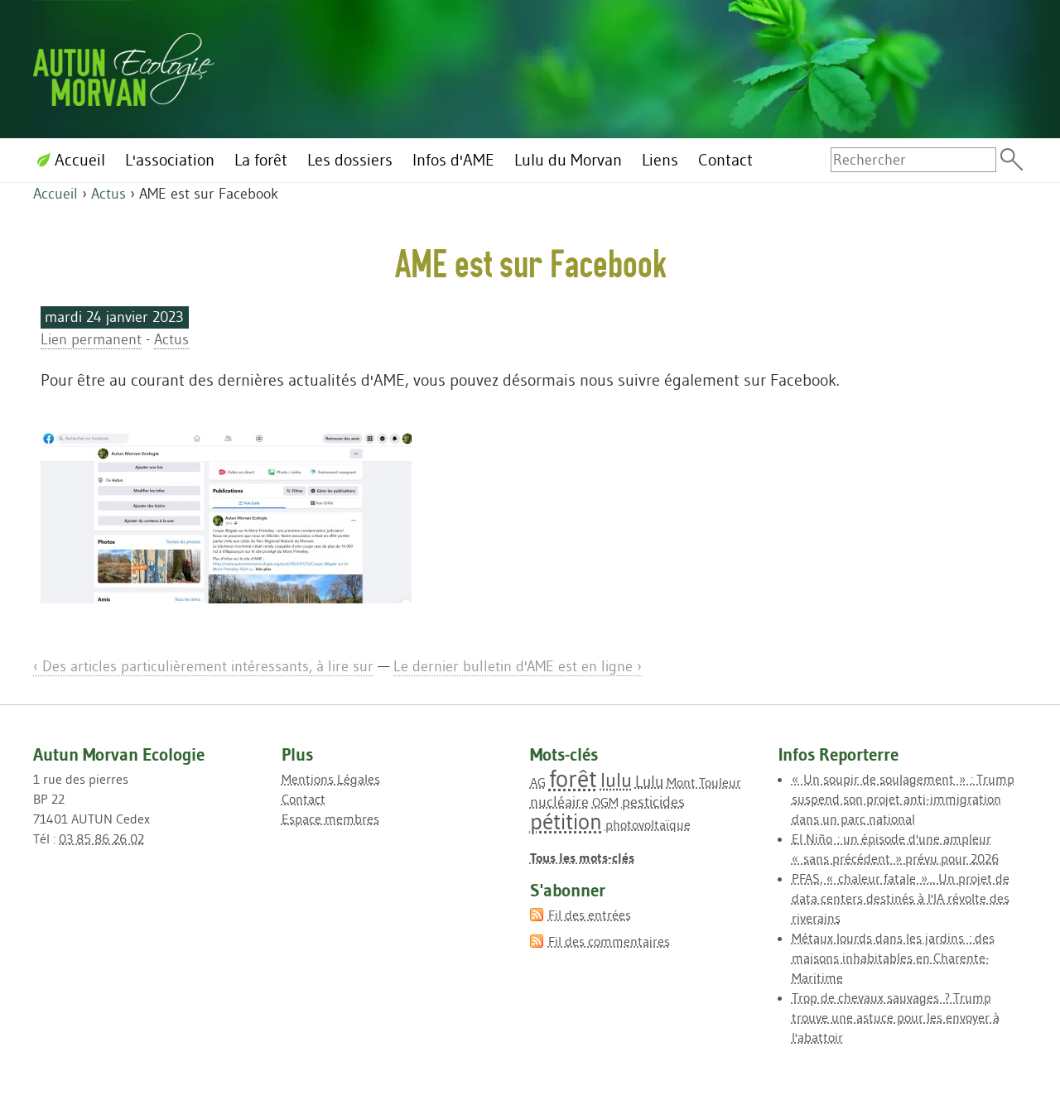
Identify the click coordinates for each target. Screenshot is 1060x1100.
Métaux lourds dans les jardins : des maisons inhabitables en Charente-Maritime (893, 957)
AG (538, 782)
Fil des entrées (589, 914)
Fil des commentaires (609, 941)
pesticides (653, 802)
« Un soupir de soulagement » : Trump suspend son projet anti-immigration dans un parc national (903, 799)
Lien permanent (91, 339)
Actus (108, 194)
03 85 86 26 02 (101, 838)
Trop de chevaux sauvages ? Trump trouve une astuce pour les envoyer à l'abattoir (896, 1017)
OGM (605, 802)
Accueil (55, 194)
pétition (566, 821)
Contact (303, 798)
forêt (573, 778)
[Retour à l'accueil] (123, 66)
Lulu (649, 781)
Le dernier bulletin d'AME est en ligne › (517, 666)
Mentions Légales (331, 779)
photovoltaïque (648, 824)
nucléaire (559, 802)
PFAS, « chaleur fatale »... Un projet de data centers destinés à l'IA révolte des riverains (900, 898)
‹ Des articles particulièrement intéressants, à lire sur (203, 666)
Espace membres (330, 818)
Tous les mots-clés (582, 857)
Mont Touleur (704, 782)
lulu (616, 780)
